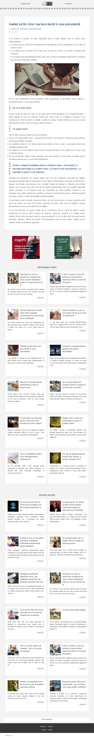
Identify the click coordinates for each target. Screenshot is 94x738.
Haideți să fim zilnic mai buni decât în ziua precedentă (30, 349)
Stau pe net (15, 29)
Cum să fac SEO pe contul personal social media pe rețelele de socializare (31, 612)
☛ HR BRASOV (47, 719)
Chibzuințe (23, 29)
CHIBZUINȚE (25, 4)
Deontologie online (35, 29)
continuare (40, 297)
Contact (50, 730)
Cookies (50, 726)
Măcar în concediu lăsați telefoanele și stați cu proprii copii (30, 384)
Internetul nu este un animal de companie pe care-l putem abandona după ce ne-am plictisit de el (31, 279)
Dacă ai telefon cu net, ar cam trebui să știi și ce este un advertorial (74, 313)
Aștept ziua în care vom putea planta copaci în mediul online (72, 420)
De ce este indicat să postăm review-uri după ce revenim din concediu (74, 384)
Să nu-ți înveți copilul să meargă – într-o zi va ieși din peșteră (31, 648)
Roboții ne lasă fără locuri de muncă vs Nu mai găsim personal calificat (32, 684)
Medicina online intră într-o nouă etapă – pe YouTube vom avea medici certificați (74, 684)
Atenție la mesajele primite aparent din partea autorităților (74, 349)
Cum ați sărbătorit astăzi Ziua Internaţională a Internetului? (30, 456)
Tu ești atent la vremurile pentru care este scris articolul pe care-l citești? (31, 420)
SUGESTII (68, 4)
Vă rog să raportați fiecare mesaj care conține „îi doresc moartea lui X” (73, 456)
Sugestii (43, 730)
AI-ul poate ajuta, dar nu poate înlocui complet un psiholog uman (73, 540)
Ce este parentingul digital (73, 610)
